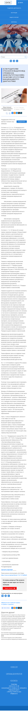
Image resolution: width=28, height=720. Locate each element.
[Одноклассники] (15, 113)
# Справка (17, 602)
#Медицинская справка (7, 602)
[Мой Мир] (17, 113)
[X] (19, 113)
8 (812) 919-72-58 (14, 686)
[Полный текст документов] (10, 113)
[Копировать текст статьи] (7, 113)
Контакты (14, 680)
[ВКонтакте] (12, 113)
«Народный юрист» (14, 690)
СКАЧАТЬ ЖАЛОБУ (7, 570)
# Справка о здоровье (7, 604)
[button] (20, 2)
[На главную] (8, 2)
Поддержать (21, 121)
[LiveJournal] (21, 113)
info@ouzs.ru (14, 693)
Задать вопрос (9, 588)
